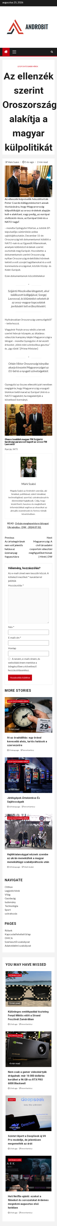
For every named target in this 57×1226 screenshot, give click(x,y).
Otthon (9, 886)
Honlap (12, 648)
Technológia (11, 905)
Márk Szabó (14, 162)
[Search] (52, 52)
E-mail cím (14, 637)
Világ (7, 894)
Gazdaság (10, 898)
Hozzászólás (16, 585)
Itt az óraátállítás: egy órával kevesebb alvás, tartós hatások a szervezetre (27, 741)
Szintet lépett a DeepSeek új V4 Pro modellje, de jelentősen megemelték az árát (27, 1140)
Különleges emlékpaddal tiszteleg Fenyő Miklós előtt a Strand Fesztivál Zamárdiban (28, 1015)
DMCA (9, 937)
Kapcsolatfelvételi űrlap (18, 934)
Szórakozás (15, 975)
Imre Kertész (28, 750)
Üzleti (12, 1099)
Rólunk (8, 930)
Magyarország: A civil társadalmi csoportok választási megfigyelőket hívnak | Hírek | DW (40, 547)
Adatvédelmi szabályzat (18, 945)
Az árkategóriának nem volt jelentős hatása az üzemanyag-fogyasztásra (15, 547)
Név (11, 626)
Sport (8, 909)
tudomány (10, 902)
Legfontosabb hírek (28, 66)
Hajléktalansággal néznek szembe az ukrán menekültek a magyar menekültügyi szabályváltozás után (28, 858)
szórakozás (11, 913)
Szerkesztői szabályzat (17, 941)
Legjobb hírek (12, 890)
